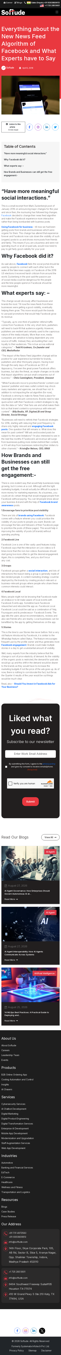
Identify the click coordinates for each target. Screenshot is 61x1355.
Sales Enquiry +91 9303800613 (45, 2)
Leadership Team (10, 1055)
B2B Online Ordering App (14, 1074)
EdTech (5, 1172)
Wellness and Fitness (12, 1187)
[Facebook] (17, 1331)
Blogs (19, 2)
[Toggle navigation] (57, 12)
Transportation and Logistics (15, 1192)
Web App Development (13, 1148)
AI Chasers (6, 1089)
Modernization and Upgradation (17, 1138)
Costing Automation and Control (17, 1079)
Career (8, 2)
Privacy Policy (16, 1350)
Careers (5, 1050)
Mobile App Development (14, 1133)
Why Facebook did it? (14, 159)
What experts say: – (14, 166)
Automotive (7, 1162)
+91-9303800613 (17, 1236)
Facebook (6, 215)
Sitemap (32, 1350)
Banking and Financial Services (17, 1167)
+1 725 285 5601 (52, 5)
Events (4, 1060)
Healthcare (7, 1182)
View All (49, 837)
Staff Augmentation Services (15, 1143)
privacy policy (49, 764)
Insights (5, 1084)
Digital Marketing (9, 1113)
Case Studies (8, 1211)
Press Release (8, 1216)
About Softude (8, 1045)
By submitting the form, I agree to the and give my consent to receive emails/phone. (32, 767)
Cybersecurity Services (13, 1104)
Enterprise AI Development (15, 1128)
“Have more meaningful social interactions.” (25, 153)
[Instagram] (26, 1331)
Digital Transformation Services (17, 1123)
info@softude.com (18, 1242)
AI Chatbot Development (13, 1108)
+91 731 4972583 (17, 1233)
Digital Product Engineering (15, 1118)
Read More (10, 899)
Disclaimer (46, 1350)
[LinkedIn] (34, 1331)
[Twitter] (42, 1331)
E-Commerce (8, 1177)
